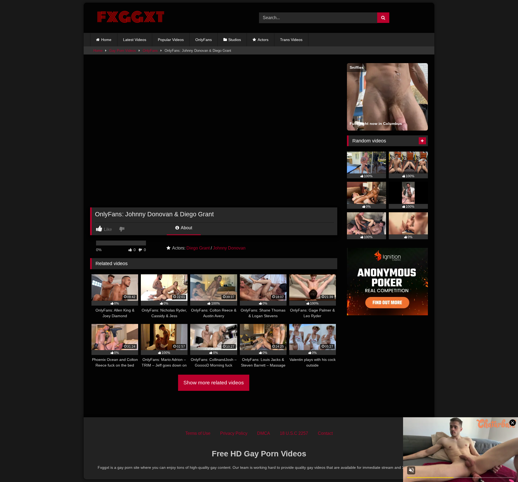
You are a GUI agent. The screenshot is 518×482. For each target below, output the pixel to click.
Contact (325, 433)
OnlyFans (203, 39)
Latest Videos (134, 39)
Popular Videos (171, 39)
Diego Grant (198, 248)
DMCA (263, 433)
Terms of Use (197, 433)
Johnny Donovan (229, 248)
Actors (263, 39)
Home (106, 39)
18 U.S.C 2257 (294, 433)
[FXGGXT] (130, 18)
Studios (234, 39)
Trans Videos (291, 39)
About (186, 227)
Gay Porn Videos (122, 51)
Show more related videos (213, 382)
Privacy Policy (233, 433)
